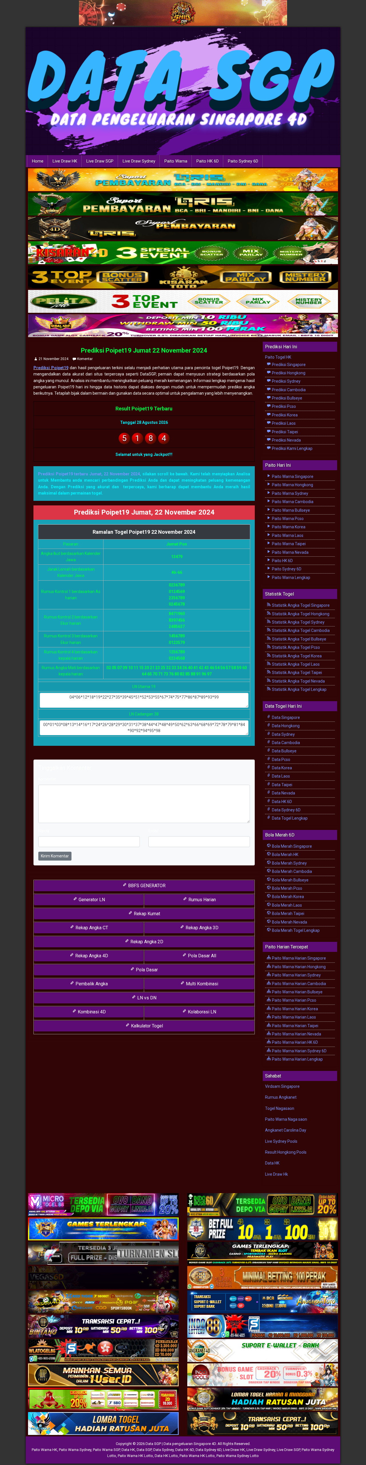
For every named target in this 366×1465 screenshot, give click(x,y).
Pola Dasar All (201, 955)
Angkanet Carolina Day (285, 1130)
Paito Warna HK (44, 1450)
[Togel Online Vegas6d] (103, 1278)
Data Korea (281, 768)
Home (37, 161)
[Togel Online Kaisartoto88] (103, 1399)
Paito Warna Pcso (287, 518)
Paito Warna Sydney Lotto (237, 1456)
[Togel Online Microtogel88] (103, 1205)
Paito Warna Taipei (288, 543)
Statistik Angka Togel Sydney (298, 622)
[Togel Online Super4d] (183, 228)
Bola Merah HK (284, 854)
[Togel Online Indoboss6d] (262, 1205)
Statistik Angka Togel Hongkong (300, 614)
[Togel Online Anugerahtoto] (262, 1302)
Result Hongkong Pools (286, 1152)
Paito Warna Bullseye (290, 510)
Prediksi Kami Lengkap (292, 448)
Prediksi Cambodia (288, 389)
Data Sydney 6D (286, 810)
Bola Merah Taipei (287, 913)
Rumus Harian (201, 899)
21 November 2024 (53, 359)
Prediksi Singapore (288, 364)
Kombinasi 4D (91, 1012)
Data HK (272, 1163)
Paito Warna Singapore (292, 476)
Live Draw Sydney (139, 161)
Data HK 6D (281, 801)
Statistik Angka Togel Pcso (295, 647)
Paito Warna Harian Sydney (296, 975)
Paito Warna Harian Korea (294, 1009)
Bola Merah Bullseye (290, 880)
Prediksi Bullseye (286, 398)
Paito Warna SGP (106, 1450)
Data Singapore (285, 717)
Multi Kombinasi (201, 983)
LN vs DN (146, 998)
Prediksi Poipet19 (50, 367)
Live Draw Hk (276, 1174)
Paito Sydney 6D (243, 161)
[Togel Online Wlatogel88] (103, 1351)
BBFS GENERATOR (146, 885)
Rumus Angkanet (281, 1097)
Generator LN (91, 899)
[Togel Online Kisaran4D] (183, 253)
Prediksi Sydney (286, 381)
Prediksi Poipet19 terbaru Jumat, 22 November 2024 (89, 474)
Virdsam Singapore (282, 1086)
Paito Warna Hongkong (292, 485)
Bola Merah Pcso (286, 888)
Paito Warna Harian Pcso (293, 1000)
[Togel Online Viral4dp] (183, 326)
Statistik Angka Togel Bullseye (298, 639)
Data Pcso (280, 759)
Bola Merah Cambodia (291, 871)
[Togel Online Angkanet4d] (262, 1351)
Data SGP (144, 1450)
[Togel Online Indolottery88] (262, 1326)
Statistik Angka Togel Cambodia (300, 630)
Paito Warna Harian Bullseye (297, 992)
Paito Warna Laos (287, 535)
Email (153, 831)
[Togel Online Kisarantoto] (183, 277)
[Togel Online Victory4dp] (103, 1229)
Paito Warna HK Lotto (135, 1456)
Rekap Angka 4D (91, 955)
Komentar (85, 359)
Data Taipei (281, 784)
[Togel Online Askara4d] (103, 1302)
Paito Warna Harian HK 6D (294, 1042)
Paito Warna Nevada (290, 552)
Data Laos (280, 776)
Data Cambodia (285, 742)
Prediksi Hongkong (288, 373)
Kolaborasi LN (201, 1012)
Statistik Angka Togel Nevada (298, 681)
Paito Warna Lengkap (290, 577)
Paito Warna (175, 161)
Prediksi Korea (284, 415)
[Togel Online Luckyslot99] (262, 1229)
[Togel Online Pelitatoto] (183, 301)
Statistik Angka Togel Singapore (300, 605)
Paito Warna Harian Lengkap (297, 1059)
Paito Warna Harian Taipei (294, 1025)
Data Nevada (283, 793)
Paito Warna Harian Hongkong (298, 966)
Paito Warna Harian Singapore (298, 958)
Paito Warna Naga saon (286, 1119)
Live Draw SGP (100, 161)
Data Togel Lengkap (289, 818)
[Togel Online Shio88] (262, 1399)
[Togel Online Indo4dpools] (103, 1423)
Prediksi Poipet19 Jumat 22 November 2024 (144, 350)
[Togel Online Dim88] (183, 204)
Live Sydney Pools (281, 1141)
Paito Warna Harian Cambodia (298, 983)
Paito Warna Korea (288, 527)
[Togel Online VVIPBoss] (183, 180)
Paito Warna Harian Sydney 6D (299, 1051)
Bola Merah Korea (287, 896)
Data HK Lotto (166, 1456)
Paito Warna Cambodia (292, 501)
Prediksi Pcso (283, 406)
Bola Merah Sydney (289, 863)
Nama (43, 831)
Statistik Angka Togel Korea (296, 656)
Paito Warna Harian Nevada (296, 1034)
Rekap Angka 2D (146, 941)
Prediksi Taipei (284, 432)
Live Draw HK (65, 161)
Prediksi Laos (283, 423)
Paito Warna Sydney (289, 493)
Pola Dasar (146, 969)
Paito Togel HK (278, 357)
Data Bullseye (284, 751)
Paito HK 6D (207, 161)
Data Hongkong (285, 725)
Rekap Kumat (146, 913)
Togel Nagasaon (279, 1108)
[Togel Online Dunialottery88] (262, 1278)
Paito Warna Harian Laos (293, 1017)
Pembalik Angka (91, 983)
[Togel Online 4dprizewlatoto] (103, 1375)
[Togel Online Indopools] (262, 1375)
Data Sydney (283, 734)
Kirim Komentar (55, 856)
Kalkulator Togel (146, 1026)
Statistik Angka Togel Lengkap (299, 689)
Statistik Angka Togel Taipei (296, 672)
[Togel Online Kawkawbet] (103, 1253)
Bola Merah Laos (286, 905)
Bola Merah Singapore (291, 846)
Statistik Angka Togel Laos (295, 664)
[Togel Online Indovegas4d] (262, 1423)
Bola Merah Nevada (289, 922)
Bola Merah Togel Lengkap (295, 930)
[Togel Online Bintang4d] (103, 1326)
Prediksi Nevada (286, 440)
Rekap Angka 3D (201, 927)
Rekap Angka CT (91, 927)
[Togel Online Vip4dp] (262, 1253)
